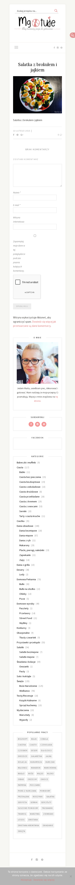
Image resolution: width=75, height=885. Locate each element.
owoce (44, 779)
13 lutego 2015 (22, 130)
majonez (22, 768)
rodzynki (38, 796)
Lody (21, 574)
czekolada (46, 745)
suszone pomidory (28, 808)
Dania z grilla (23, 564)
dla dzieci (46, 750)
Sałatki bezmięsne (29, 652)
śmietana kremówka (28, 825)
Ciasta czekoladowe (29, 486)
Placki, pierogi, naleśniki (31, 550)
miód (30, 773)
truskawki (47, 808)
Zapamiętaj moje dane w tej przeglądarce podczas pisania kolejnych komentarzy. (19, 256)
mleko (50, 773)
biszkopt (23, 739)
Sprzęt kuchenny (28, 705)
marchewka (50, 768)
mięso (40, 773)
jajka (48, 756)
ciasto (33, 745)
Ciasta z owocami (28, 506)
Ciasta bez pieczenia (30, 477)
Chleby (23, 593)
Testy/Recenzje (25, 695)
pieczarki (35, 785)
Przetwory (24, 613)
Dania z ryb (25, 540)
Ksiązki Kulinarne (28, 700)
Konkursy (22, 627)
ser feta (22, 802)
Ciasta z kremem (28, 501)
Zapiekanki (25, 555)
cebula (44, 739)
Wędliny (23, 623)
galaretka (36, 756)
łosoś (21, 819)
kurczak (50, 762)
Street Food (25, 618)
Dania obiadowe (25, 525)
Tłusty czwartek (27, 637)
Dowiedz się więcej (43, 879)
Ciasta (20, 467)
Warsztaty (24, 714)
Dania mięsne (26, 535)
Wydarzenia (23, 710)
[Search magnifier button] (56, 10)
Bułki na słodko (27, 589)
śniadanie (48, 825)
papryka (22, 785)
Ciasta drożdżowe (28, 491)
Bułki (21, 584)
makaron (35, 768)
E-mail (16, 205)
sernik (34, 802)
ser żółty (46, 802)
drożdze (22, 756)
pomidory (45, 791)
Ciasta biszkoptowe (29, 481)
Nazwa (17, 192)
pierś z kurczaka (27, 791)
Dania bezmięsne (28, 530)
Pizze (22, 598)
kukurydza (36, 762)
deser (34, 750)
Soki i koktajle (24, 676)
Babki (22, 472)
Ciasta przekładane (29, 496)
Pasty (22, 671)
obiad (21, 779)
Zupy (22, 560)
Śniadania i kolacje (26, 661)
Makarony (24, 545)
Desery (20, 569)
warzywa (35, 814)
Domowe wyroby (25, 603)
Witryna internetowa (18, 219)
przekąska (23, 796)
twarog (22, 814)
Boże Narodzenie (28, 685)
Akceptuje (26, 879)
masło (21, 773)
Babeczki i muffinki (26, 462)
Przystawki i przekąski (28, 642)
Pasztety (24, 608)
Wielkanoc (24, 690)
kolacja (22, 762)
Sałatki (20, 647)
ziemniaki (48, 814)
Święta (20, 681)
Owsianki (24, 666)
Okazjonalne (23, 632)
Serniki (23, 511)
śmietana (33, 819)
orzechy (32, 779)
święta (21, 831)
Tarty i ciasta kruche (29, 516)
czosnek (22, 750)
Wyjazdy (23, 719)
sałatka (50, 796)
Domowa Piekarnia (26, 579)
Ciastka (20, 521)
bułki (34, 739)
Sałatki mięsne (27, 656)
